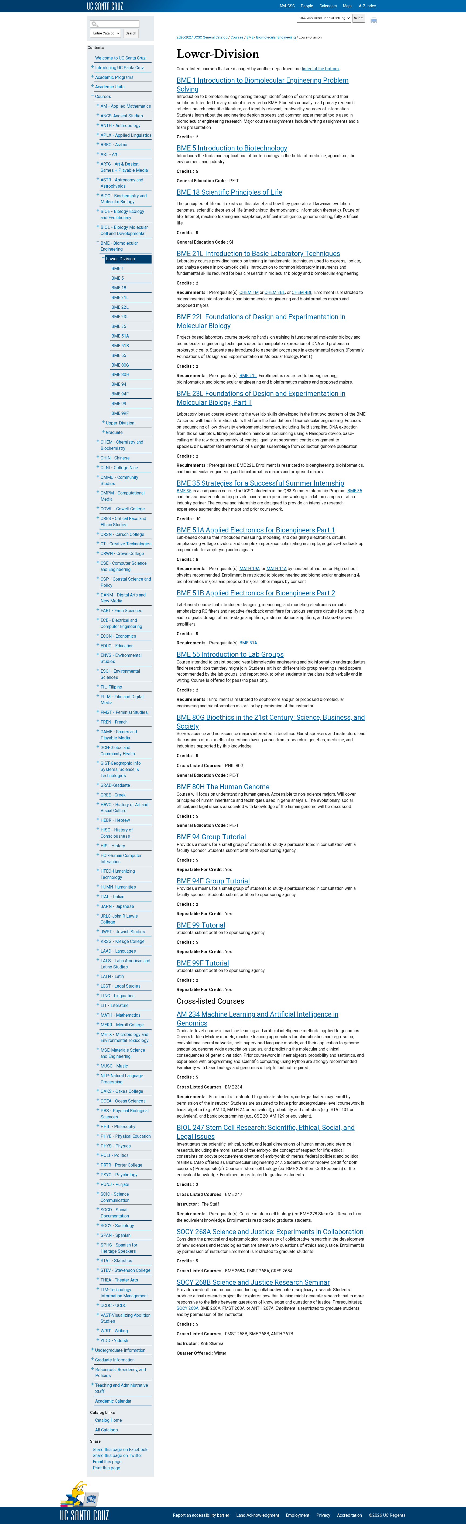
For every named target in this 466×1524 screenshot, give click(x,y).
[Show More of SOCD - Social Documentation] (97, 1209)
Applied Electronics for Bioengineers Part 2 (256, 593)
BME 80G (120, 365)
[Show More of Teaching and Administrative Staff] (92, 1384)
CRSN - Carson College (122, 534)
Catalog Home (108, 1420)
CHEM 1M (249, 292)
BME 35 (118, 326)
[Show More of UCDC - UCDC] (97, 1304)
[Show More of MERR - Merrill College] (97, 1024)
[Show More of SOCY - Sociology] (97, 1224)
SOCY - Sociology (117, 1225)
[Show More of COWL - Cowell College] (97, 508)
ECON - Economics (118, 636)
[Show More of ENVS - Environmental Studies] (97, 654)
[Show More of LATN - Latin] (97, 975)
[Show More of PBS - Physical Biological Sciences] (97, 1109)
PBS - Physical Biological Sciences (125, 1113)
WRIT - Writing (114, 1330)
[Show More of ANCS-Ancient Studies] (97, 115)
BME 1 (117, 268)
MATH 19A (249, 568)
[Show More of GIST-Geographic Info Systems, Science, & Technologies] (97, 762)
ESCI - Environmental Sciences (120, 674)
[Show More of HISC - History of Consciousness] (97, 829)
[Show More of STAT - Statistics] (97, 1259)
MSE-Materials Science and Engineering (123, 1053)
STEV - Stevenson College (125, 1270)
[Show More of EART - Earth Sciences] (97, 609)
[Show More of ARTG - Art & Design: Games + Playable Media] (97, 163)
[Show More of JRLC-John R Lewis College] (97, 915)
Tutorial (201, 925)
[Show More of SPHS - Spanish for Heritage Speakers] (97, 1244)
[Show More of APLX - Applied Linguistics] (97, 134)
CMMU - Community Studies (119, 480)
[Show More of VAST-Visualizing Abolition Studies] (97, 1314)
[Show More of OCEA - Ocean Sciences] (97, 1100)
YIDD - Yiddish (114, 1340)
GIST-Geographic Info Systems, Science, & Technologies (121, 769)
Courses (103, 96)
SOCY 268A (187, 1308)
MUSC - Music (114, 1066)
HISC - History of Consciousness (117, 833)
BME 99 (118, 403)
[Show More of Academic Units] (92, 86)
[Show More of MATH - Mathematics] (97, 1014)
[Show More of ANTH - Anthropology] (97, 124)
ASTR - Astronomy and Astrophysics (122, 183)
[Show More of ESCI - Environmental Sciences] (97, 670)
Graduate (114, 432)
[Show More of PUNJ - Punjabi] (97, 1183)
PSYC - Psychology (119, 1174)
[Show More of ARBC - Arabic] (97, 143)
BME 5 (117, 278)
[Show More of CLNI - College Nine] (97, 466)
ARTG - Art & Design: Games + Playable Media (124, 167)
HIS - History (113, 845)
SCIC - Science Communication (115, 1197)
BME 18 (118, 287)
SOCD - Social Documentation (115, 1213)
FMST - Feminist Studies (124, 712)
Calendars (328, 6)
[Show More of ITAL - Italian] (97, 895)
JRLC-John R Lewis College (119, 919)
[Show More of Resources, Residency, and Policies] (92, 1368)
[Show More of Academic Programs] (92, 76)
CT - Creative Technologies (126, 543)
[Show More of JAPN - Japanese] (97, 905)
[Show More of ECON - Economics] (97, 635)
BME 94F (120, 393)
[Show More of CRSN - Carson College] (97, 533)
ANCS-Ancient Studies (122, 115)
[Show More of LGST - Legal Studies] (97, 985)
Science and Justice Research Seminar (253, 1282)
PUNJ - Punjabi (115, 1184)
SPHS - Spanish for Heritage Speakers (119, 1248)
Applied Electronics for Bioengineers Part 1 (256, 530)
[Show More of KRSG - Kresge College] (97, 940)
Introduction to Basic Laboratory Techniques (258, 254)
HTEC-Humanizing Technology (118, 874)
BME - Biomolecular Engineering (119, 246)
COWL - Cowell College (123, 508)
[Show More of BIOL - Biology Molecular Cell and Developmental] (97, 226)
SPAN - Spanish (116, 1235)
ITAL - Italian (112, 896)
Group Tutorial (211, 837)
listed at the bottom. (321, 68)
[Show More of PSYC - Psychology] (97, 1174)
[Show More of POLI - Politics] (97, 1154)
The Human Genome (223, 787)
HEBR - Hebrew (115, 820)
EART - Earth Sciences (121, 610)
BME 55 (118, 355)
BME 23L (120, 316)
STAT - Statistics (116, 1260)
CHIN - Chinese (115, 458)
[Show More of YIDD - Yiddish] (97, 1339)
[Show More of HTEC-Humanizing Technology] (97, 870)
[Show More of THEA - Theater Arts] (97, 1279)
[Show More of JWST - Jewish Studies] (97, 930)
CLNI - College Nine (119, 467)
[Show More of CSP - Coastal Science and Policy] (97, 578)
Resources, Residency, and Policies (120, 1372)
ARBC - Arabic (114, 144)
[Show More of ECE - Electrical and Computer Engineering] (97, 619)
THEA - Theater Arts (119, 1280)
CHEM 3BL (275, 292)
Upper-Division (120, 423)
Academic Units (110, 86)
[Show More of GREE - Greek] (97, 794)
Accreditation (349, 1515)
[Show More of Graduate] (103, 431)
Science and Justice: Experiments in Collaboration (270, 1232)
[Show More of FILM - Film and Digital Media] (97, 695)
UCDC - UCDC (113, 1305)
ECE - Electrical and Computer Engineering (121, 623)
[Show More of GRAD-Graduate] (97, 784)
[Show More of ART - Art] (97, 153)
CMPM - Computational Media (123, 496)
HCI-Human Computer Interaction (121, 858)
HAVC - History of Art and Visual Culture (124, 807)
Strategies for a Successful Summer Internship (260, 483)
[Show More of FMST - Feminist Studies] (97, 711)
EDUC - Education (117, 645)
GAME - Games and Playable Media (119, 734)
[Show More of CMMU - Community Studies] (97, 476)
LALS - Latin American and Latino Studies (125, 964)
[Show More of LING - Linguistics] (97, 995)
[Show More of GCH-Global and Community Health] (97, 746)
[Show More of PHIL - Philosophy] (97, 1125)
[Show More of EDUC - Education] (97, 645)
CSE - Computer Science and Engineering (124, 566)
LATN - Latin (112, 976)
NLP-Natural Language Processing (122, 1078)
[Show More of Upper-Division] (103, 422)
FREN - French (114, 722)
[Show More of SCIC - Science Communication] (97, 1193)
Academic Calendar (113, 1401)
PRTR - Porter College (121, 1165)
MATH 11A (276, 568)
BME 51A (120, 336)
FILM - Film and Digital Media (122, 699)
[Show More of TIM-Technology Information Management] (97, 1288)
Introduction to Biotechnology (232, 148)
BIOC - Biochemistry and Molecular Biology (124, 199)
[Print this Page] (375, 21)
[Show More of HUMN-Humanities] (97, 886)
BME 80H (120, 374)
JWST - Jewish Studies (123, 931)
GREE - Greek (113, 795)
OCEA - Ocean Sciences (123, 1101)
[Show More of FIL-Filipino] (97, 686)
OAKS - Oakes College (122, 1091)
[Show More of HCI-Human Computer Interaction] (97, 854)
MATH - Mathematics (121, 1015)
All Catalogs (106, 1429)
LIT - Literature (115, 1005)
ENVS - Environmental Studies (121, 658)
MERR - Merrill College (122, 1024)
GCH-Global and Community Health (118, 750)
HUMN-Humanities (118, 887)
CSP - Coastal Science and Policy (126, 582)
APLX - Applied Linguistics (126, 135)
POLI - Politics (115, 1155)
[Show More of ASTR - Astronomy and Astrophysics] (97, 179)
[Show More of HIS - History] (97, 845)
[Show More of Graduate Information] (92, 1359)
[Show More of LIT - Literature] (97, 1004)
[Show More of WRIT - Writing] (97, 1330)
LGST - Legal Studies (121, 986)
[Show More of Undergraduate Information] (92, 1349)
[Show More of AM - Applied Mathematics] (97, 105)
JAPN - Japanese (117, 906)
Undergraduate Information (120, 1350)
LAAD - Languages (118, 951)
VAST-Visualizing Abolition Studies (125, 1318)
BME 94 (118, 384)
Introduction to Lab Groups (230, 654)
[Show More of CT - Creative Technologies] (97, 543)
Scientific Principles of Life (229, 192)
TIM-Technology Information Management (124, 1292)
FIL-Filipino (111, 687)
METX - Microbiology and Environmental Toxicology (125, 1037)
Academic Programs (114, 77)
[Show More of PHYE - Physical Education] (97, 1135)
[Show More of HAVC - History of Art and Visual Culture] (97, 803)
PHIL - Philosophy (118, 1126)
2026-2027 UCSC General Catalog (202, 37)
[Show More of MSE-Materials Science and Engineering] (97, 1049)
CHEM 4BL (302, 292)
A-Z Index (367, 6)
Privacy (323, 1515)
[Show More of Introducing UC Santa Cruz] (92, 66)
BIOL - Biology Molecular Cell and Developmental (124, 230)
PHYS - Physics (116, 1146)
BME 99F (120, 413)
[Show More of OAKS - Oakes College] (97, 1090)
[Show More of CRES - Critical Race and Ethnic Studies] (97, 517)
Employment (297, 1515)
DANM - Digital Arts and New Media (123, 598)
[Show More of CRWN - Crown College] (97, 552)
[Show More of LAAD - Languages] (97, 950)
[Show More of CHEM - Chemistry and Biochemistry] (97, 441)
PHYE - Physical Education (126, 1136)
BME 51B (120, 345)
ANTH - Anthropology (121, 125)
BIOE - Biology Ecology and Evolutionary (122, 214)
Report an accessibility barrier (201, 1515)
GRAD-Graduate (115, 785)
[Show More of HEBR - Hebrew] (97, 819)
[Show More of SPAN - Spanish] (97, 1234)
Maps (347, 6)
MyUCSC (287, 6)
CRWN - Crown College (122, 553)
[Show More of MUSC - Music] (97, 1065)
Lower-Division (120, 258)
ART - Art (109, 154)
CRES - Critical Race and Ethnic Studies (123, 521)
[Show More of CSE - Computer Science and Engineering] (97, 562)
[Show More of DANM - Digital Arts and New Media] (97, 594)
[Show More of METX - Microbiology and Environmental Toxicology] (97, 1033)
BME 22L (120, 307)
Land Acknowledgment (257, 1515)
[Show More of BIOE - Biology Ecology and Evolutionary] (97, 210)
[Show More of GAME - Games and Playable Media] (97, 730)
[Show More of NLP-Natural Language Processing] (97, 1074)
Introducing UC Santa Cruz (119, 67)
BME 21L (120, 297)
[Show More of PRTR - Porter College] (97, 1164)
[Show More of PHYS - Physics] (97, 1145)
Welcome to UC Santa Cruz (120, 58)
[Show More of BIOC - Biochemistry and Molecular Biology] (97, 195)
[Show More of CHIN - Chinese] (97, 457)
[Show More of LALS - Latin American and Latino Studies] (97, 960)
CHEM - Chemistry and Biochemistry (122, 445)
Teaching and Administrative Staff (121, 1388)
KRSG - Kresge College (123, 941)
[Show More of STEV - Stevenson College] (97, 1269)
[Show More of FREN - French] (97, 721)
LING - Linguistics (118, 995)
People (307, 6)
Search (131, 33)
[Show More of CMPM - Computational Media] (97, 492)
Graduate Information (115, 1360)
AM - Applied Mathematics (126, 106)
